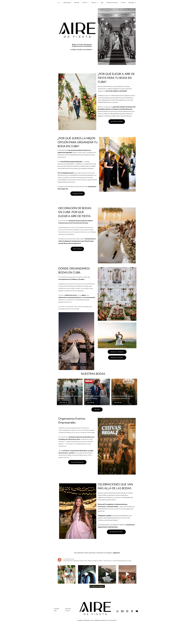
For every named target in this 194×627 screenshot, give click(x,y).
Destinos (94, 2)
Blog (102, 2)
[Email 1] (122, 611)
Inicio (59, 2)
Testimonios (68, 608)
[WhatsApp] (117, 611)
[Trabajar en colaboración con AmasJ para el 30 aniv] (87, 574)
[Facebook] (132, 611)
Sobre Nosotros (67, 2)
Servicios (84, 2)
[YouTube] (137, 611)
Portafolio (76, 2)
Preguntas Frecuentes (112, 2)
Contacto (123, 2)
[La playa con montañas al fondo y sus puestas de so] (66, 574)
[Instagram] (127, 611)
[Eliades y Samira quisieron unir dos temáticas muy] (107, 574)
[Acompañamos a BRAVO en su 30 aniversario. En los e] (127, 574)
